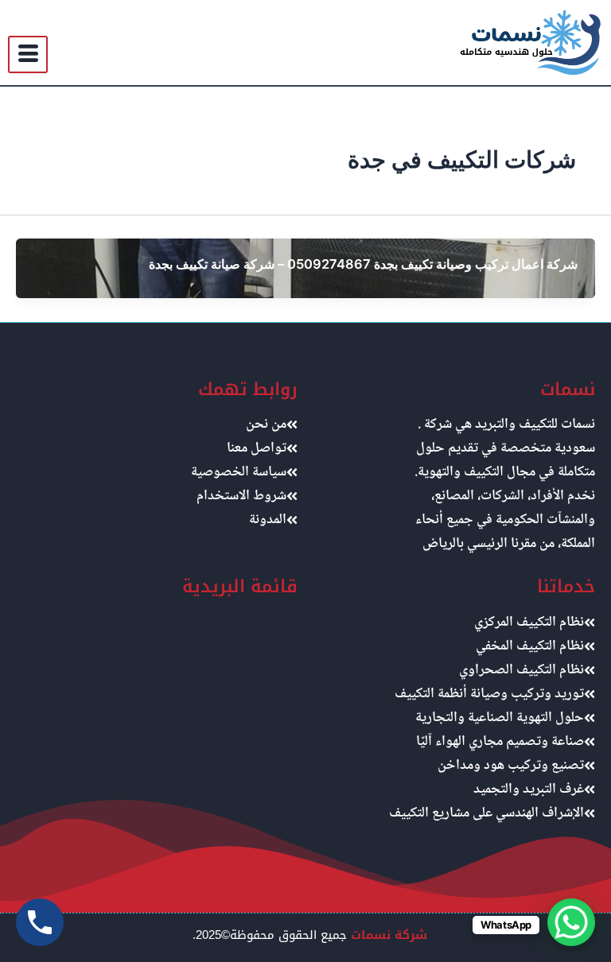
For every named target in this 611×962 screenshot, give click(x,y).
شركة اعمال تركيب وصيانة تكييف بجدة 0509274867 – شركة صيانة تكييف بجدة (363, 264)
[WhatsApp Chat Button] (571, 922)
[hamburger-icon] (28, 54)
